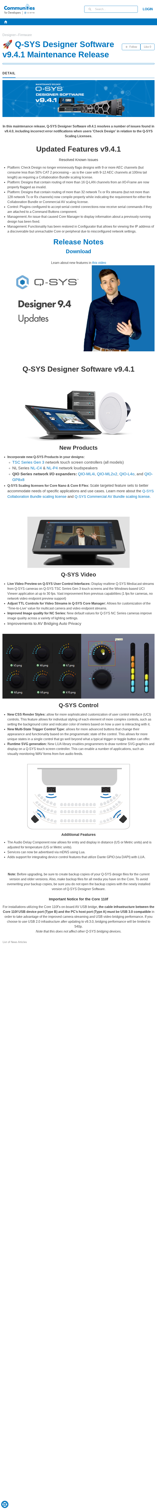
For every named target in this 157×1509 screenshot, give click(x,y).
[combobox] (116, 9)
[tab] (9, 73)
